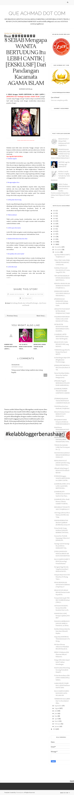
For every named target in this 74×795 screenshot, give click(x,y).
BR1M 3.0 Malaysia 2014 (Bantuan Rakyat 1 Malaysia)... (61, 654)
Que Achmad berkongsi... (31, 303)
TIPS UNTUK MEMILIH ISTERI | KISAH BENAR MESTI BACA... (62, 278)
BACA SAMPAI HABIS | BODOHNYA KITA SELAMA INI (61, 693)
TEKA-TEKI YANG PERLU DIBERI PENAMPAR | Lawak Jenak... (62, 262)
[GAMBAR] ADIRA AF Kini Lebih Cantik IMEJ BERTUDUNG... (62, 486)
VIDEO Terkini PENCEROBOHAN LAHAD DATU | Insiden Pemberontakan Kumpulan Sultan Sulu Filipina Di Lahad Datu (60, 191)
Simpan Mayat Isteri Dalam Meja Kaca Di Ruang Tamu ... (63, 577)
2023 (54, 218)
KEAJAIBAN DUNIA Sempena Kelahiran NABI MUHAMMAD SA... (62, 422)
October (57, 252)
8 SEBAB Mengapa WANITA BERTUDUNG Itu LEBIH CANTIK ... (62, 478)
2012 (54, 729)
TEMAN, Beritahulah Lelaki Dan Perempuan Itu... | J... (62, 447)
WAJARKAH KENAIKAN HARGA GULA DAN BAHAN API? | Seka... (62, 319)
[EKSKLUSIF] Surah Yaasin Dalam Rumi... (40, 347)
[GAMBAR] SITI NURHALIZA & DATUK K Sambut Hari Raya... (62, 494)
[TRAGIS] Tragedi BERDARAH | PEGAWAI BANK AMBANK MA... (62, 383)
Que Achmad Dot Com (37, 13)
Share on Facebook (17, 294)
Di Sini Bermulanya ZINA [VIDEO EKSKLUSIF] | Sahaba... (62, 678)
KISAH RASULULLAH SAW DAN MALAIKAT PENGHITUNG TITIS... (63, 440)
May (56, 716)
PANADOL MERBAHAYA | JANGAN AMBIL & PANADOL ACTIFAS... (62, 623)
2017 (54, 234)
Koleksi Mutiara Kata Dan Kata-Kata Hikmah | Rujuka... (62, 631)
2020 (54, 226)
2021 (54, 224)
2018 (54, 231)
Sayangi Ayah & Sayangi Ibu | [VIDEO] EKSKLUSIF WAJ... (61, 546)
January (57, 726)
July (56, 711)
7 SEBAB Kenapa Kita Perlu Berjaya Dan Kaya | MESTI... (62, 352)
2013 (54, 244)
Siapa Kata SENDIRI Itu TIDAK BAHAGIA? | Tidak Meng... (63, 639)
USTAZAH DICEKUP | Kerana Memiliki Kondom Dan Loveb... (61, 608)
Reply (45, 375)
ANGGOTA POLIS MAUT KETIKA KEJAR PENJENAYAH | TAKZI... (62, 311)
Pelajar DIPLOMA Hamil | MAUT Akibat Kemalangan (62, 662)
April (56, 719)
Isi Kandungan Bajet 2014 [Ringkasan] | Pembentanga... (62, 360)
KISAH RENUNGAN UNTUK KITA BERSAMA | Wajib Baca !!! (62, 585)
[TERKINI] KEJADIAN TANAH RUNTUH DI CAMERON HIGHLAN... (62, 401)
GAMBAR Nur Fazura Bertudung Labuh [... (10, 347)
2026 (54, 211)
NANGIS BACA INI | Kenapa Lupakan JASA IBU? (62, 616)
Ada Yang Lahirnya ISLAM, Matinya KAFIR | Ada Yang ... (62, 515)
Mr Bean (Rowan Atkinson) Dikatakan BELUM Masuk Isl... (61, 647)
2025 (54, 213)
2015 (54, 239)
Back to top (64, 792)
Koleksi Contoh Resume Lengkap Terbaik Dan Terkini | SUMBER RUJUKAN (61, 176)
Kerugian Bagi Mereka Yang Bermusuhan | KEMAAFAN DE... (61, 569)
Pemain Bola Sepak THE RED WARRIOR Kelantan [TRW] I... (62, 600)
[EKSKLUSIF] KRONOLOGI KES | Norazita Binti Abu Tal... (62, 368)
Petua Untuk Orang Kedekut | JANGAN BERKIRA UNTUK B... (61, 530)
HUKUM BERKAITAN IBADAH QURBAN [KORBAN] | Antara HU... (62, 523)
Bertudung (13, 303)
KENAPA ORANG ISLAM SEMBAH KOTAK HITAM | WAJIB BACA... (63, 286)
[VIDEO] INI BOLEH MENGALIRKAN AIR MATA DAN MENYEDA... (62, 554)
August (57, 708)
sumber (8, 277)
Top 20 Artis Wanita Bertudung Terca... (25, 347)
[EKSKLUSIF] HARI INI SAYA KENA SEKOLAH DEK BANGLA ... (62, 293)
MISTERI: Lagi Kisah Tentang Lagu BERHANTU (64, 164)
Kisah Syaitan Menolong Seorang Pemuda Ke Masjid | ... (62, 670)
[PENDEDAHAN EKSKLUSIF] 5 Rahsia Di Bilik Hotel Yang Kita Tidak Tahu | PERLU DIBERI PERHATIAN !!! (61, 154)
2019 (54, 229)
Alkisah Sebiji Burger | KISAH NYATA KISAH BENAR (61, 471)
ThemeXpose (20, 792)
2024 (54, 216)
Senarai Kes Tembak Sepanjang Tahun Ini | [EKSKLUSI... (62, 538)
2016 (54, 237)
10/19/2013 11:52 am (17, 367)
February (58, 724)
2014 (54, 242)
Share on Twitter (36, 294)
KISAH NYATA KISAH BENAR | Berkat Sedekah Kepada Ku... (62, 592)
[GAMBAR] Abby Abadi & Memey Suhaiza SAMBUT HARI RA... (62, 502)
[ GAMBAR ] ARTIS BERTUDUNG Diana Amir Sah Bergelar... (61, 337)
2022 (54, 221)
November (58, 250)
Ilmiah (20, 303)
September (58, 706)
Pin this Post (27, 298)
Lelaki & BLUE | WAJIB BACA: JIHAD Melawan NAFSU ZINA (62, 685)
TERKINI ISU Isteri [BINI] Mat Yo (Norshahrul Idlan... (62, 701)
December (58, 247)
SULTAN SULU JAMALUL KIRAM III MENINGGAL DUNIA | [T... (62, 455)
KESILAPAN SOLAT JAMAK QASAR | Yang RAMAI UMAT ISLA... (62, 463)
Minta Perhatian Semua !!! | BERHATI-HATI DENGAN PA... (62, 414)
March (57, 721)
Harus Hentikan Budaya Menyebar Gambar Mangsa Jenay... (61, 375)
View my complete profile (59, 100)
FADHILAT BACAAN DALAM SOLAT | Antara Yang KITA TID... (62, 270)
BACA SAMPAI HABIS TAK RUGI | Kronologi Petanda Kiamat (62, 561)
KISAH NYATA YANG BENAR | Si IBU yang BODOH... (61, 344)
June (56, 713)
